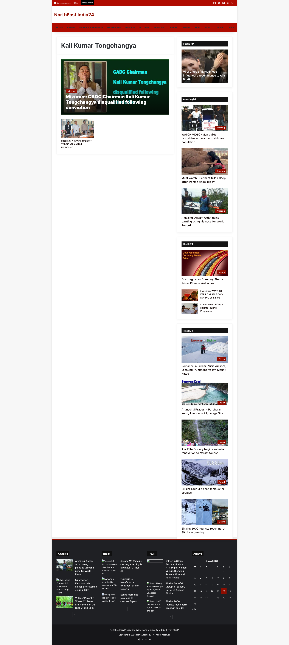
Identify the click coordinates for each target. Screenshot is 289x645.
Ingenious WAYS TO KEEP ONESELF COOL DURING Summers (212, 294)
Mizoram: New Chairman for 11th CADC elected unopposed (76, 143)
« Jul (194, 609)
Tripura (185, 27)
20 (212, 591)
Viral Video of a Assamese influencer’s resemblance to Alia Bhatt (204, 75)
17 (195, 591)
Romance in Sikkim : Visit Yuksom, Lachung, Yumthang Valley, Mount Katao (204, 369)
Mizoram (144, 27)
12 (206, 584)
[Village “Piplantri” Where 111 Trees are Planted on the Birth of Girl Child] (64, 602)
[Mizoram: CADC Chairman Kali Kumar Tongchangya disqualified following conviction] (115, 87)
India (197, 27)
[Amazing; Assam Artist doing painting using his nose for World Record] (64, 565)
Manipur (130, 27)
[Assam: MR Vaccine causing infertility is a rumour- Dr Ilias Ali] (110, 567)
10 (195, 584)
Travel (221, 27)
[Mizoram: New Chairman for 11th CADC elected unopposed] (77, 128)
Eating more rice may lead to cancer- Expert (129, 598)
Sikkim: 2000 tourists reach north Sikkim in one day (176, 604)
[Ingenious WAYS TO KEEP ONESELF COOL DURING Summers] (190, 295)
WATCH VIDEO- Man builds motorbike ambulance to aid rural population (203, 138)
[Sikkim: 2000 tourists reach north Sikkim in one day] (155, 606)
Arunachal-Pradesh (91, 27)
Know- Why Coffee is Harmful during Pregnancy (212, 308)
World (208, 27)
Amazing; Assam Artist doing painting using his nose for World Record (203, 221)
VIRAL (232, 27)
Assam (71, 27)
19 (206, 591)
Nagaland (159, 27)
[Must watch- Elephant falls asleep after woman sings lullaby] (64, 586)
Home (59, 27)
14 (218, 584)
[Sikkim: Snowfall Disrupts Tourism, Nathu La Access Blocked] (155, 590)
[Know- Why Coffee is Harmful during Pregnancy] (190, 308)
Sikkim (173, 27)
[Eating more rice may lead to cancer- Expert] (110, 598)
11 (201, 584)
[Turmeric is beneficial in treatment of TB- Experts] (110, 583)
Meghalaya (114, 27)
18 (201, 591)
